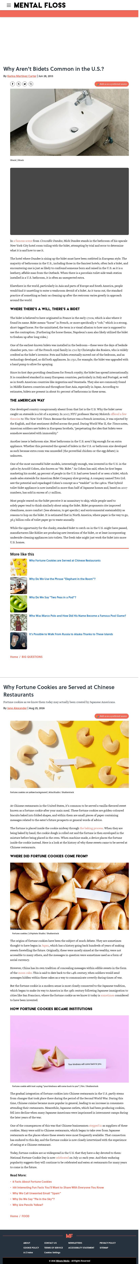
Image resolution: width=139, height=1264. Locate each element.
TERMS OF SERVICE (53, 1247)
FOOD (25, 1216)
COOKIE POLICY (31, 1247)
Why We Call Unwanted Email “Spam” (37, 1193)
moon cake (25, 973)
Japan (45, 945)
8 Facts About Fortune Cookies (32, 1182)
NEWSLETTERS (75, 1242)
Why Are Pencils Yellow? (28, 1205)
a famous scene (23, 241)
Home (14, 657)
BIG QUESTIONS (32, 657)
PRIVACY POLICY (108, 1242)
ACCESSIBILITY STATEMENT (81, 1247)
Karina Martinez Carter (21, 76)
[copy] (30, 84)
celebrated (62, 1158)
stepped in (95, 1125)
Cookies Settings (52, 1252)
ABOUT (26, 1242)
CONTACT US (50, 1242)
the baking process (91, 828)
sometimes (108, 995)
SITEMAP (104, 1247)
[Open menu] (9, 5)
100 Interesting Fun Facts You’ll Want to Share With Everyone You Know (58, 1187)
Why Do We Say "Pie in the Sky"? (34, 1199)
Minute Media (63, 1260)
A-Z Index (28, 1252)
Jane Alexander (17, 708)
